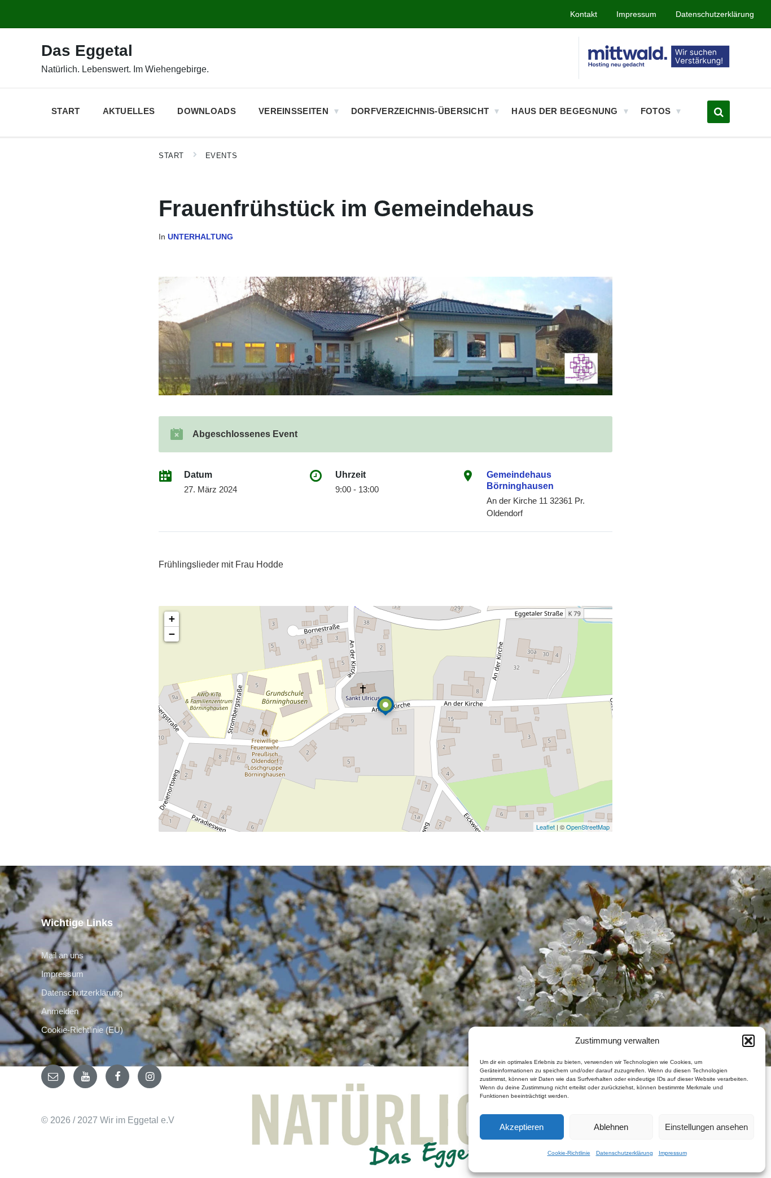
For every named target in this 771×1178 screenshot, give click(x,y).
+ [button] (172, 619)
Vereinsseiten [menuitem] (293, 111)
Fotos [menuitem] (656, 111)
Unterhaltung (200, 236)
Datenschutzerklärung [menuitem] (715, 14)
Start (171, 155)
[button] (748, 1040)
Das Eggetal (87, 50)
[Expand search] (718, 112)
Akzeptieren (522, 1127)
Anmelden (59, 1011)
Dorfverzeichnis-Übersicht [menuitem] (420, 111)
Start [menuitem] (65, 111)
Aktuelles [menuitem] (129, 111)
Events (221, 155)
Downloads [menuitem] (206, 111)
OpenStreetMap (588, 826)
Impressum (673, 1153)
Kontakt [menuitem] (583, 14)
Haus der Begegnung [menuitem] (564, 111)
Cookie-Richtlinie (568, 1153)
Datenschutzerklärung (624, 1153)
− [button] (172, 634)
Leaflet (545, 826)
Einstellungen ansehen (706, 1127)
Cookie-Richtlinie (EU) (82, 1030)
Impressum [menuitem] (636, 14)
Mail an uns (62, 955)
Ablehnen (611, 1127)
